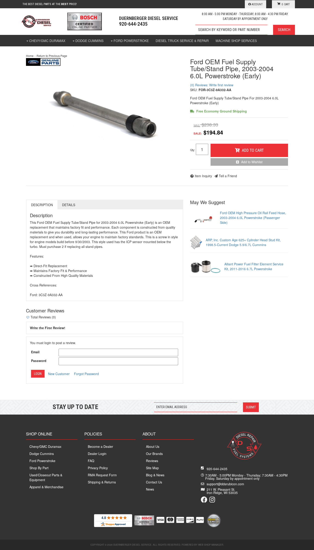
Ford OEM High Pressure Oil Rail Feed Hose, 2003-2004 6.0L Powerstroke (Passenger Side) (253, 217)
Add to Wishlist (252, 162)
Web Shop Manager (210, 544)
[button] (245, 30)
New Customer (59, 373)
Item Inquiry (203, 176)
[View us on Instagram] (212, 500)
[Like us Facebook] (204, 500)
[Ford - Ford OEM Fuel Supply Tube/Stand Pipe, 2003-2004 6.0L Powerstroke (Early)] (43, 61)
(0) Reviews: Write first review (211, 85)
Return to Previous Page (52, 56)
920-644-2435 (217, 468)
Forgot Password (86, 373)
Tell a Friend (228, 176)
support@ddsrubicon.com (225, 483)
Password (38, 360)
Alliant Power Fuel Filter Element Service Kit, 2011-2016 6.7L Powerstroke (253, 266)
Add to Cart (253, 150)
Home (30, 56)
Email (35, 352)
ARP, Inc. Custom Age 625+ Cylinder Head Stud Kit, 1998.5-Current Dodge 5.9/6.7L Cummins (243, 242)
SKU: (193, 89)
